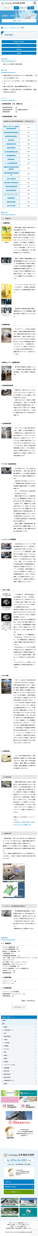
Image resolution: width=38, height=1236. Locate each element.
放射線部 (6, 1061)
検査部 (5, 1058)
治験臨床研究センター (9, 1080)
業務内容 (19, 49)
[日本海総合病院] (13, 4)
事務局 (5, 1083)
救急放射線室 (7, 1036)
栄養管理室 (6, 1068)
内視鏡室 (6, 1046)
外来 (5, 1033)
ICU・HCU (6, 1049)
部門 (3, 1024)
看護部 (5, 1027)
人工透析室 (6, 1042)
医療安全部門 (7, 1074)
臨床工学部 (6, 1071)
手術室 (5, 1039)
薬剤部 (5, 1055)
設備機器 (19, 53)
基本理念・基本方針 (19, 41)
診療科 (4, 1020)
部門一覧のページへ (20, 1007)
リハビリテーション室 (9, 1064)
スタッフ (19, 45)
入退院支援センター (9, 1030)
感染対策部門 (7, 1077)
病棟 (5, 1052)
